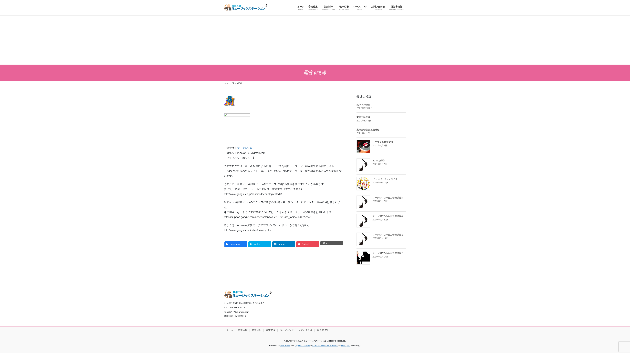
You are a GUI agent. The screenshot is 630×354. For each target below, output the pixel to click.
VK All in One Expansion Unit (325, 345)
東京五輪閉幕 (363, 117)
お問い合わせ (305, 330)
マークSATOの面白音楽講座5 (387, 197)
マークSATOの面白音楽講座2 (387, 253)
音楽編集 (242, 330)
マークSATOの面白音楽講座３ (388, 234)
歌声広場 (270, 330)
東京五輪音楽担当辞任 (368, 129)
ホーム (229, 330)
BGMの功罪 (378, 160)
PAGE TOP (613, 340)
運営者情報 (322, 330)
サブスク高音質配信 (382, 142)
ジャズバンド (287, 330)
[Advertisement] (315, 40)
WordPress (285, 345)
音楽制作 (256, 330)
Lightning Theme (302, 345)
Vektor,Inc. (345, 345)
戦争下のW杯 (363, 104)
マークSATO (244, 148)
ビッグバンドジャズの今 (385, 179)
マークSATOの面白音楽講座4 (387, 216)
